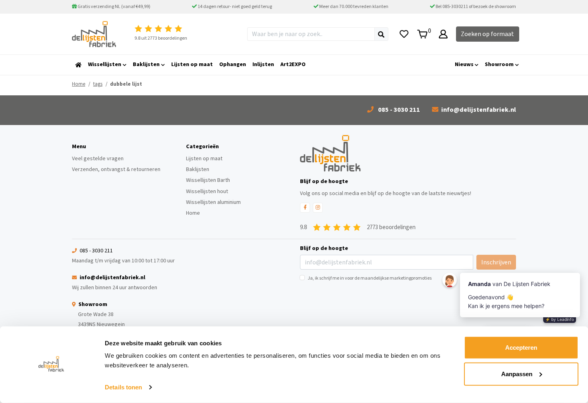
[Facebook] (305, 208)
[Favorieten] (404, 34)
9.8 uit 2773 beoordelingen (160, 38)
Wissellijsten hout (207, 191)
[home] (78, 65)
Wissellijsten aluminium (213, 202)
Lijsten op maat (204, 159)
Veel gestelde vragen (98, 159)
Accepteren (521, 347)
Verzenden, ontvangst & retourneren (116, 169)
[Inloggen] (443, 34)
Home (78, 84)
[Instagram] (318, 208)
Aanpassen (516, 373)
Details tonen (123, 387)
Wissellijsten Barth (208, 180)
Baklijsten (197, 169)
